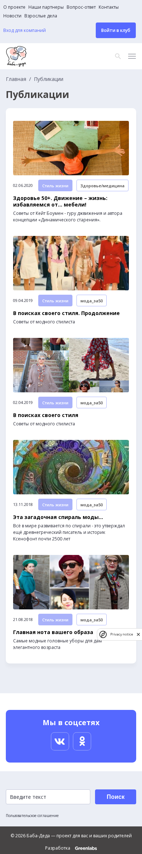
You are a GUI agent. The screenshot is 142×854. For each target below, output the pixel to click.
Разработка (58, 848)
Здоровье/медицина (102, 185)
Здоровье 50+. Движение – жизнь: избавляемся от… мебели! (60, 201)
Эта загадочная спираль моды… (58, 517)
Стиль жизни (55, 185)
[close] (138, 634)
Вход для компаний (24, 30)
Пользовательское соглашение (32, 815)
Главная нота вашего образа (53, 632)
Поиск (116, 797)
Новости (12, 16)
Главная (16, 79)
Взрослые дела (40, 16)
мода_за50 (91, 300)
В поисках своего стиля (45, 415)
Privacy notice (121, 634)
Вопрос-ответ (81, 7)
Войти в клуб (115, 30)
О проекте (14, 7)
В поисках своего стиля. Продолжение (66, 313)
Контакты (109, 7)
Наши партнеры (46, 7)
